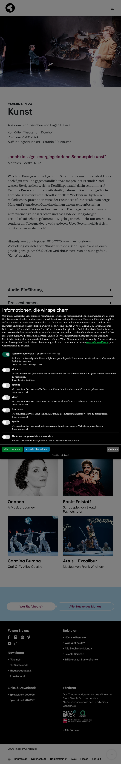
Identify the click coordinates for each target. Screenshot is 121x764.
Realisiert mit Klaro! (60, 455)
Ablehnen (113, 449)
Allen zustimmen (12, 449)
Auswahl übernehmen (36, 449)
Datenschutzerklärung (97, 342)
